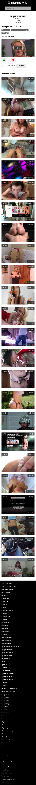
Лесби (4, 686)
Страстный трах (7, 767)
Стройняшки (6, 770)
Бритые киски (6, 592)
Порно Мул (19, 3)
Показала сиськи (8, 734)
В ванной (5, 601)
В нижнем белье (7, 611)
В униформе (6, 617)
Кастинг (4, 668)
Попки (18, 20)
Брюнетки (5, 595)
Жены (4, 662)
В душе (4, 607)
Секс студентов (7, 755)
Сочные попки (6, 764)
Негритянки (5, 713)
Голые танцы (6, 641)
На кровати (5, 698)
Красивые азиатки (8, 674)
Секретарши (6, 752)
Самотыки (5, 749)
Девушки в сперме (8, 650)
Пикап (4, 725)
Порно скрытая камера (18, 15)
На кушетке (5, 701)
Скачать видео (14, 65)
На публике (5, 707)
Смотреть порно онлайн (18, 17)
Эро (3, 782)
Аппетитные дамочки (9, 586)
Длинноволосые (7, 653)
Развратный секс (7, 740)
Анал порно (18, 22)
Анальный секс (7, 583)
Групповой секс (7, 644)
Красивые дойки (7, 680)
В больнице (6, 598)
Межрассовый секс (8, 692)
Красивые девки (7, 677)
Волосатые (5, 632)
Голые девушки (7, 638)
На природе (6, 704)
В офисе (4, 614)
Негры (4, 716)
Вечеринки (5, 623)
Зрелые (4, 665)
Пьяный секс (6, 737)
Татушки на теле (7, 773)
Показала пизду (7, 731)
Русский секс (6, 743)
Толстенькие (6, 776)
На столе (5, 710)
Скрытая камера (7, 761)
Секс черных (6, 758)
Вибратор (5, 629)
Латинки (4, 683)
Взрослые (5, 626)
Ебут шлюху (6, 659)
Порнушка (18, 18)
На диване (5, 695)
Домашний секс (7, 656)
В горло (4, 604)
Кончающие (6, 671)
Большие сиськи (7, 589)
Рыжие (4, 746)
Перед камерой (7, 722)
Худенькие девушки (8, 779)
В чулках (4, 620)
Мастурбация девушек (9, 689)
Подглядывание (7, 728)
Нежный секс (6, 719)
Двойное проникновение (10, 647)
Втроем (4, 635)
